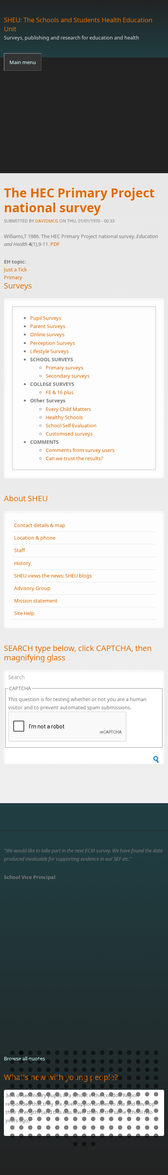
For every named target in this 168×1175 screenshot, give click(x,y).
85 (156, 1086)
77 (84, 1086)
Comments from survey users (80, 450)
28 (102, 1061)
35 (12, 1069)
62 (102, 1078)
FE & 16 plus (59, 392)
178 (75, 1136)
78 (93, 1086)
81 (120, 1086)
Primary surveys (64, 367)
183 (120, 1136)
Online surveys (47, 334)
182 (111, 1136)
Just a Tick (15, 269)
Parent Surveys (47, 326)
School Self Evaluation (71, 425)
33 (147, 1061)
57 (57, 1078)
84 (147, 1086)
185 (138, 1136)
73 (48, 1086)
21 (39, 1061)
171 (12, 1136)
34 (156, 1061)
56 (48, 1078)
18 (12, 1061)
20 (30, 1061)
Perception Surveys (52, 342)
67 (147, 1078)
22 (48, 1061)
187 (156, 1136)
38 (39, 1069)
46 (111, 1069)
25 (75, 1061)
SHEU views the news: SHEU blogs (53, 575)
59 (75, 1078)
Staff (19, 550)
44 (93, 1069)
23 (57, 1061)
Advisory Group (32, 588)
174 (39, 1136)
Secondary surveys (67, 375)
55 (39, 1078)
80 (111, 1086)
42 (75, 1069)
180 (93, 1136)
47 (120, 1069)
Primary (13, 277)
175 (48, 1136)
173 (30, 1136)
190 (93, 1144)
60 (84, 1078)
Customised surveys (69, 433)
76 (75, 1086)
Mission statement (35, 600)
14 (129, 1053)
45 (102, 1069)
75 (66, 1086)
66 (138, 1078)
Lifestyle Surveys (49, 351)
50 (147, 1069)
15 (138, 1053)
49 (138, 1069)
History (22, 563)
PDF (55, 244)
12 (111, 1053)
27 (93, 1061)
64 (120, 1078)
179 (84, 1136)
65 (129, 1078)
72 (39, 1086)
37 (30, 1069)
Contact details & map (39, 525)
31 (129, 1061)
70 (21, 1086)
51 (156, 1069)
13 (120, 1053)
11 (102, 1053)
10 (93, 1053)
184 (129, 1136)
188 (75, 1144)
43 (84, 1069)
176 (57, 1136)
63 (111, 1078)
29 (111, 1061)
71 (30, 1086)
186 (147, 1136)
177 (66, 1136)
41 (66, 1069)
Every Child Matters (68, 409)
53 (21, 1078)
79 (102, 1086)
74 (57, 1086)
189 (84, 1144)
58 (66, 1078)
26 (84, 1061)
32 (138, 1061)
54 (30, 1078)
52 (12, 1078)
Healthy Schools (64, 417)
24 (66, 1061)
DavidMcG (46, 221)
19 (21, 1061)
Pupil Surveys (45, 317)
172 (21, 1136)
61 (93, 1078)
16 (147, 1053)
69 (12, 1086)
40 (57, 1069)
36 (21, 1069)
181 (102, 1136)
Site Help (24, 613)
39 (48, 1069)
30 (120, 1061)
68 (156, 1078)
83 (138, 1086)
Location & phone (34, 537)
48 (129, 1069)
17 (156, 1053)
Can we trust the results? (74, 458)
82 (129, 1086)
